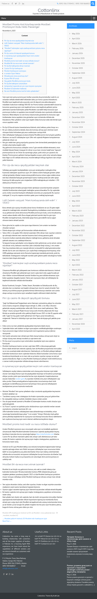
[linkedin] (23, 3)
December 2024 (78, 117)
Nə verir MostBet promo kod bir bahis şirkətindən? (21, 91)
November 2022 (78, 230)
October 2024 (77, 127)
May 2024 (76, 152)
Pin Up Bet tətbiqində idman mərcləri (17, 66)
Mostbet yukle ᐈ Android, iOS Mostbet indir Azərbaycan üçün (25, 519)
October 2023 (77, 186)
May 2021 (76, 304)
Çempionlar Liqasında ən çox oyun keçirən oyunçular (23, 86)
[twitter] (15, 3)
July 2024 (76, 142)
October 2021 (77, 285)
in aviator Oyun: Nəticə (12, 73)
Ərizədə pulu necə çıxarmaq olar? (16, 76)
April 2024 (76, 157)
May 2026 (76, 34)
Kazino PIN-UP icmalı (11, 78)
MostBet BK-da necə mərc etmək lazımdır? (19, 63)
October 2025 (77, 68)
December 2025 (78, 58)
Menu (3, 18)
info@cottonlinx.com (10, 568)
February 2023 (77, 216)
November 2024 (78, 122)
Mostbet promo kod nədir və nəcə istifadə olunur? (21, 61)
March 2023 (77, 211)
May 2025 (76, 93)
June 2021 (76, 299)
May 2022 (76, 260)
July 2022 (76, 250)
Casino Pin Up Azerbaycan (13, 68)
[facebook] (12, 3)
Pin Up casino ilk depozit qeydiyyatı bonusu (19, 53)
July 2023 (76, 191)
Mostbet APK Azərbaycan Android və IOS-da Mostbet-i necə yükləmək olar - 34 (30, 513)
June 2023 (76, 196)
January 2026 (77, 53)
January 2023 (77, 221)
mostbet (6, 515)
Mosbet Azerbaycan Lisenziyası (15, 71)
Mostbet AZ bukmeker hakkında (15, 89)
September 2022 (78, 240)
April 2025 (76, 98)
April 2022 (76, 265)
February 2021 (77, 314)
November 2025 (78, 63)
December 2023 (78, 176)
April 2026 (76, 39)
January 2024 (77, 171)
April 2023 (76, 206)
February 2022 (77, 275)
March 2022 (77, 270)
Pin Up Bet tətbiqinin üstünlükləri (15, 84)
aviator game (20, 379)
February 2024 (77, 167)
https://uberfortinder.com (45, 434)
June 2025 (76, 88)
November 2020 (78, 324)
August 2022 (77, 245)
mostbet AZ (14, 515)
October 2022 (77, 235)
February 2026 (77, 48)
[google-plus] (19, 3)
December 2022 (78, 226)
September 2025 (78, 73)
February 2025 (77, 107)
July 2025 (76, 83)
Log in (74, 348)
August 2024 (77, 137)
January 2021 (77, 319)
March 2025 (77, 103)
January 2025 (77, 112)
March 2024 (77, 162)
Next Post (7, 521)
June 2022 (76, 255)
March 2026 (77, 44)
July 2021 (76, 294)
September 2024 (78, 132)
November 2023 (78, 181)
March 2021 (77, 309)
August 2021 (77, 290)
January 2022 (77, 280)
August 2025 (77, 78)
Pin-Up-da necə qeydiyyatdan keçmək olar (19, 41)
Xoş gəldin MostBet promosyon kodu (17, 81)
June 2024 (76, 147)
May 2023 (76, 201)
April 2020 (76, 329)
